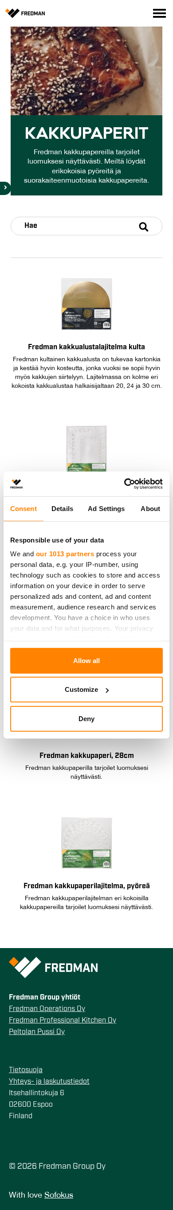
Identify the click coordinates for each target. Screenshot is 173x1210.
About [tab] (150, 508)
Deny (86, 718)
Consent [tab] (23, 508)
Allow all (86, 660)
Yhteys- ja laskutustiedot (49, 1081)
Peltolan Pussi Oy (37, 1032)
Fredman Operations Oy (47, 1009)
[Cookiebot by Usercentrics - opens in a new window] (124, 484)
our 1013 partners (65, 554)
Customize (81, 689)
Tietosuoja (26, 1070)
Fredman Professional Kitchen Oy (62, 1020)
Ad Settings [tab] (106, 508)
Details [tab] (62, 508)
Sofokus (58, 1195)
